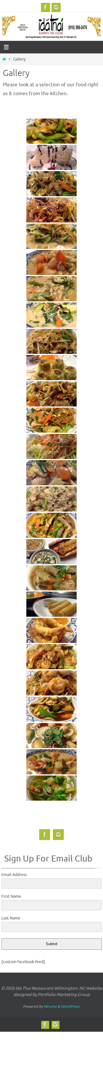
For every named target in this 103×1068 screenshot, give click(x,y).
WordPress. (70, 1006)
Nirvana (50, 1006)
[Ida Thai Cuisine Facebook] (45, 7)
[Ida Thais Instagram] (56, 7)
